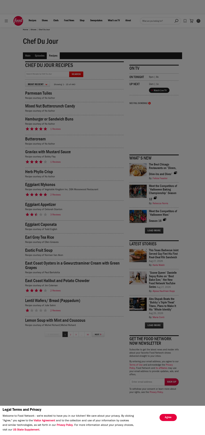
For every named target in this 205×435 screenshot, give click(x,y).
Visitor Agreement (44, 420)
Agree (168, 417)
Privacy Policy (65, 425)
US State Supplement (26, 430)
